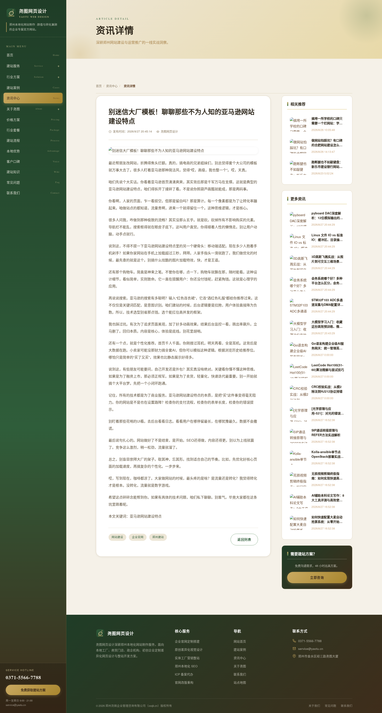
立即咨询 (317, 577)
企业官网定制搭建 (187, 641)
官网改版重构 (184, 682)
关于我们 (314, 706)
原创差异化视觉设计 (189, 649)
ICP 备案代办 (184, 674)
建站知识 (33, 171)
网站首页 (240, 641)
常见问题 (33, 182)
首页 (33, 55)
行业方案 (25, 76)
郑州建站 (158, 537)
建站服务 (25, 65)
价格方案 (33, 119)
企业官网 (137, 537)
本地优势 (33, 151)
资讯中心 (33, 98)
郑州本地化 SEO (186, 666)
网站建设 (117, 537)
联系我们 (33, 192)
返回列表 (244, 539)
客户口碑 (33, 161)
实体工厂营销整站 (187, 658)
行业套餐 (33, 130)
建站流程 (33, 140)
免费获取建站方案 (33, 690)
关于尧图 (24, 108)
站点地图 (240, 682)
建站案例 (33, 87)
